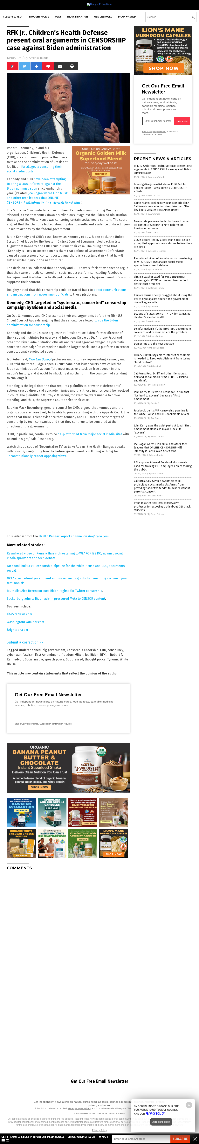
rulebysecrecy (13, 16)
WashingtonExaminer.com (25, 622)
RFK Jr (104, 655)
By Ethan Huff (154, 321)
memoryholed (103, 16)
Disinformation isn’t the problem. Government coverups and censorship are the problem (162, 330)
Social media (34, 659)
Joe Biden (92, 655)
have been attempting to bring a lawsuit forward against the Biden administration (36, 183)
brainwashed (127, 16)
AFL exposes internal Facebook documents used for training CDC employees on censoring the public (163, 466)
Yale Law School (40, 359)
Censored (74, 650)
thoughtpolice (39, 16)
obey (58, 16)
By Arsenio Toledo (156, 177)
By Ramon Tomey (156, 288)
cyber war (14, 655)
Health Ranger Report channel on (63, 536)
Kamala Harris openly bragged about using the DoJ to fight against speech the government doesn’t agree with (163, 299)
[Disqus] (68, 922)
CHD (103, 650)
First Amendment (47, 655)
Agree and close (161, 1121)
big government (53, 650)
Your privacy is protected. (27, 724)
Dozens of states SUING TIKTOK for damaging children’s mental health (162, 315)
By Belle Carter (156, 473)
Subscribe (180, 1139)
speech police (54, 659)
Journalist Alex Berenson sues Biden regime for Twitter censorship (54, 591)
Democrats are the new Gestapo (154, 343)
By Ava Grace (154, 195)
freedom (67, 655)
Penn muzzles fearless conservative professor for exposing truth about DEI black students (162, 506)
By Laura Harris (155, 269)
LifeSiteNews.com (19, 614)
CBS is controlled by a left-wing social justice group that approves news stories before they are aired (163, 243)
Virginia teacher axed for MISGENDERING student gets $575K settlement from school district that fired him (161, 280)
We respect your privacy (79, 1108)
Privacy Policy (99, 1130)
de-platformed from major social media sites (90, 434)
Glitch (79, 655)
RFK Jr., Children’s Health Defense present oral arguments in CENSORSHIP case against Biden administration (163, 169)
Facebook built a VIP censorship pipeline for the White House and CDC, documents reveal (162, 412)
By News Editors (155, 336)
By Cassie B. (153, 232)
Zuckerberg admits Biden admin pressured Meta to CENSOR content (56, 598)
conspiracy (115, 650)
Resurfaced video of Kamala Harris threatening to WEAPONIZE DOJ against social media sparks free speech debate (163, 262)
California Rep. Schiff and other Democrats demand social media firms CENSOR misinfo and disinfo (161, 377)
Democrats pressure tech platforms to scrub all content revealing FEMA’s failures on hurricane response (162, 225)
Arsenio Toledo (39, 58)
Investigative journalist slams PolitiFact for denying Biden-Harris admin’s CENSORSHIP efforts (160, 188)
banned (35, 650)
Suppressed (74, 659)
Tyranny (112, 659)
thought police (95, 659)
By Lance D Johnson (157, 251)
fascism (27, 655)
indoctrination (77, 16)
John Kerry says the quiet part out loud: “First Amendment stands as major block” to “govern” (162, 429)
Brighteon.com (98, 536)
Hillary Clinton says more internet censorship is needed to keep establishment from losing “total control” (162, 358)
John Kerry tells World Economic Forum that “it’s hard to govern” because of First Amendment (161, 395)
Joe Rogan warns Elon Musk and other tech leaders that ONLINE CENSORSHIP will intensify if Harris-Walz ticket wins (43, 197)
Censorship (90, 650)
